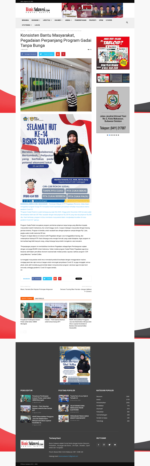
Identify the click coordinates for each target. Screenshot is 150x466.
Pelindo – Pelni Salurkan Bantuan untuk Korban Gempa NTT (42, 408)
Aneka (67, 20)
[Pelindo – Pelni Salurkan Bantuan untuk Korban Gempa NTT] (56, 310)
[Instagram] (104, 445)
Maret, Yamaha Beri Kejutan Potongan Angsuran (37, 289)
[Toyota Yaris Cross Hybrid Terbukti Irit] (63, 398)
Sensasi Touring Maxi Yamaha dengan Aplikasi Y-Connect (76, 290)
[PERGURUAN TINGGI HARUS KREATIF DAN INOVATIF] (63, 418)
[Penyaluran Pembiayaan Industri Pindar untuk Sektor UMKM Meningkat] (32, 310)
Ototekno (26, 25)
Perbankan (99, 412)
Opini (101, 20)
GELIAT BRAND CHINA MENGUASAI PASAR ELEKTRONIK (77, 408)
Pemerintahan (80, 20)
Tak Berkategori (101, 415)
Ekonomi (35, 20)
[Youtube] (115, 445)
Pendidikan (100, 406)
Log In (37, 25)
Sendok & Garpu (101, 418)
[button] (127, 22)
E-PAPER (109, 20)
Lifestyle (46, 20)
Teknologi (99, 421)
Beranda (25, 20)
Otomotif (99, 409)
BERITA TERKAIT (27, 298)
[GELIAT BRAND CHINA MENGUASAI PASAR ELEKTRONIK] (63, 408)
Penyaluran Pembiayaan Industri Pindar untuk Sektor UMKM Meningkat (30, 322)
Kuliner (58, 20)
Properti (92, 20)
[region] (112, 58)
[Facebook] (98, 445)
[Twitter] (109, 445)
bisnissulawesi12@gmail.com (68, 456)
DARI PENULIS (39, 298)
